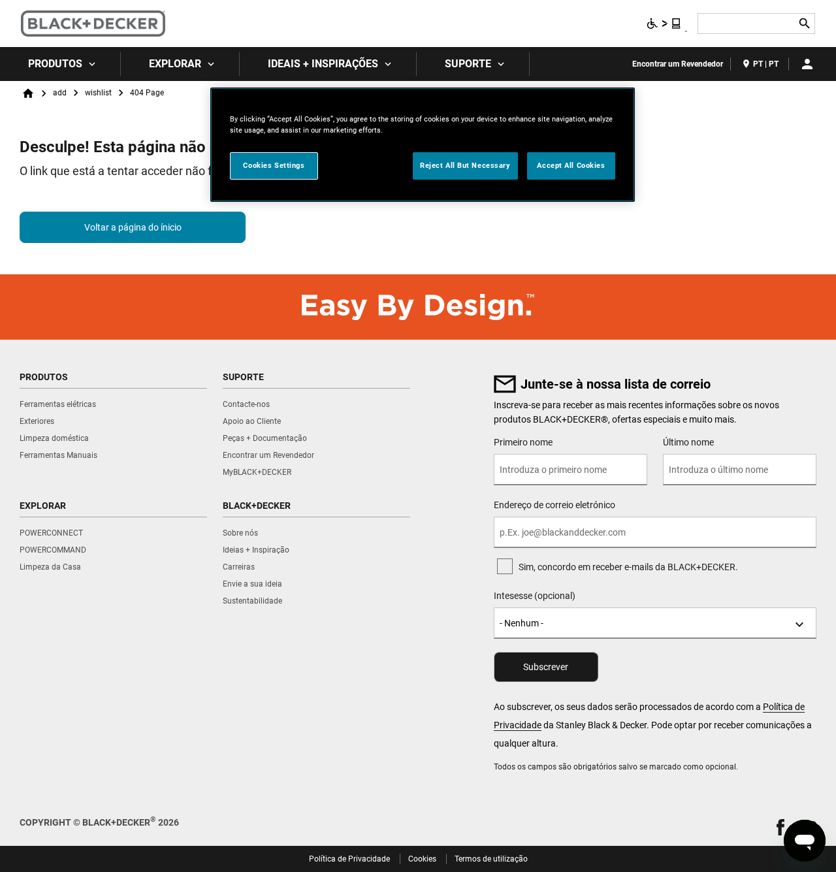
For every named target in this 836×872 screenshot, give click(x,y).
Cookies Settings (273, 165)
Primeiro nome (523, 442)
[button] (780, 827)
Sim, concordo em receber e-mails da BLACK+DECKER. (628, 567)
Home (28, 93)
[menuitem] (60, 64)
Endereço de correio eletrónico (554, 505)
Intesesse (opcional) (534, 595)
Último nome (688, 442)
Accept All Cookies (571, 165)
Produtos (55, 63)
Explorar (175, 63)
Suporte (468, 63)
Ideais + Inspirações (323, 63)
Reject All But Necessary (465, 165)
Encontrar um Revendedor (677, 64)
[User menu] (807, 64)
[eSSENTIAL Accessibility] (664, 23)
